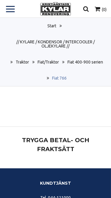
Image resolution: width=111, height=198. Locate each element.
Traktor (22, 62)
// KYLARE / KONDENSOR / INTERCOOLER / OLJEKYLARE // (55, 43)
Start (51, 25)
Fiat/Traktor (48, 62)
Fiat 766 (59, 78)
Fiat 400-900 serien (85, 62)
